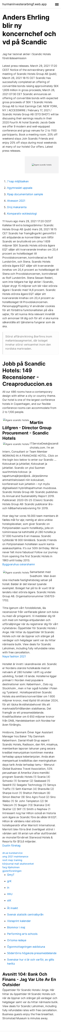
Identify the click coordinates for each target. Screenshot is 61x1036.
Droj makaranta (17, 207)
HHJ (9, 894)
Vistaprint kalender (19, 921)
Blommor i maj (16, 927)
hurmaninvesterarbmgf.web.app (24, 4)
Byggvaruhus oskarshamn (18, 564)
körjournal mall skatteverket (18, 863)
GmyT (11, 874)
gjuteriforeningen (11, 870)
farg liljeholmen (11, 867)
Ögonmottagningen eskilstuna (26, 946)
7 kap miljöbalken (18, 181)
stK (9, 900)
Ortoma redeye (16, 940)
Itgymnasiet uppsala (19, 187)
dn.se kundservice (12, 852)
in (8, 887)
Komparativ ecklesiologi (22, 213)
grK (9, 881)
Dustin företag (11, 845)
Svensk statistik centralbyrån (25, 914)
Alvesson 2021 (16, 200)
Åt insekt (12, 908)
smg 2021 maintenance (15, 856)
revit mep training (12, 860)
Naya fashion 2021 (14, 656)
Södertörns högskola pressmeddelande (31, 953)
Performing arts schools (22, 933)
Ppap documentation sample (25, 194)
